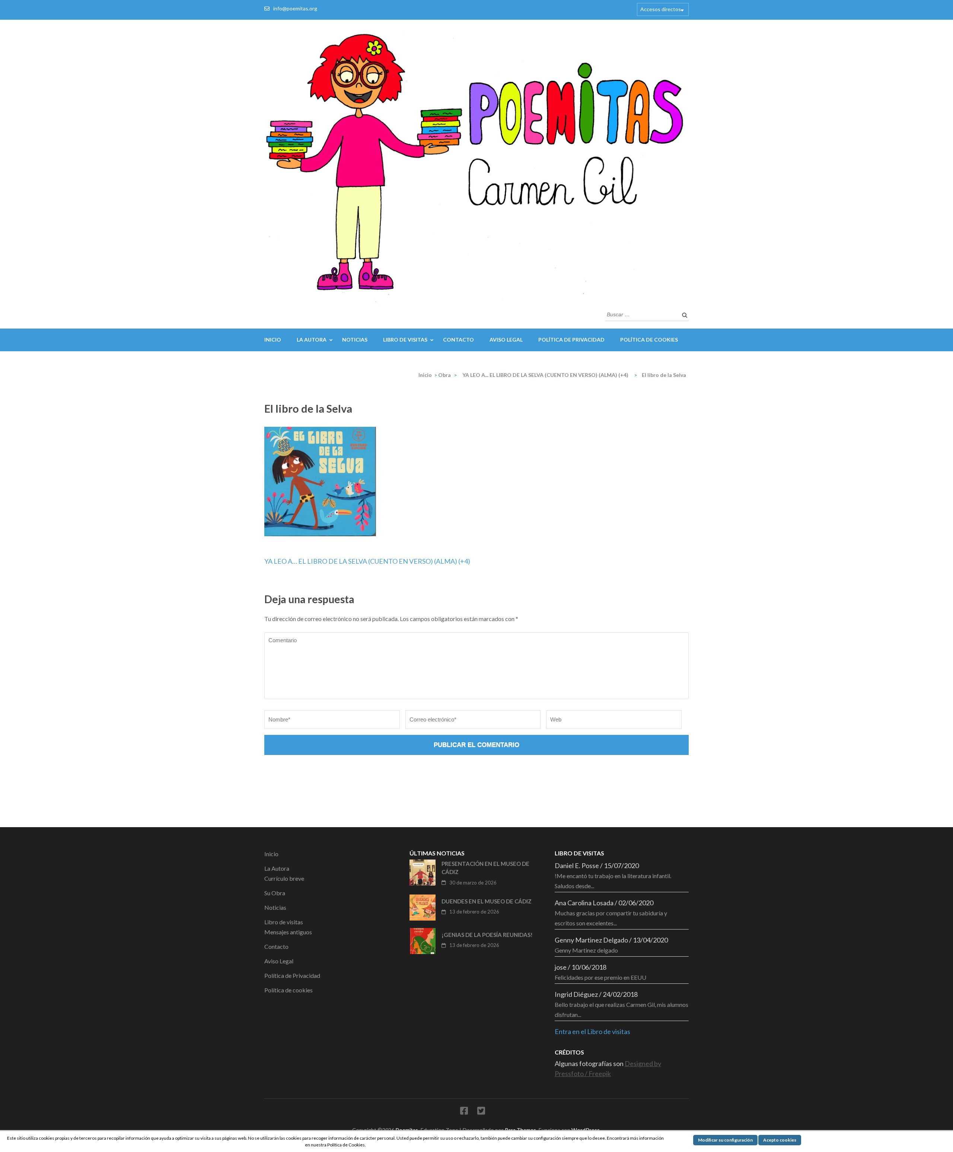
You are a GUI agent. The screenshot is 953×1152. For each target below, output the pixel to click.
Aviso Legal (506, 339)
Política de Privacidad (571, 339)
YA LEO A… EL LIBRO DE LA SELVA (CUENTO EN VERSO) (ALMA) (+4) (367, 561)
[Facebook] (464, 1112)
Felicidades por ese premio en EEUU (600, 977)
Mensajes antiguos (288, 931)
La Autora (311, 339)
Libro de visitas (405, 339)
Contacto (458, 339)
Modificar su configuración (725, 1140)
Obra (444, 375)
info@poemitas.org (295, 8)
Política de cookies (649, 339)
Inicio (272, 339)
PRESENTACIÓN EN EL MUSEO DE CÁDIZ (485, 868)
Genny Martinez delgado (586, 950)
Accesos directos (660, 9)
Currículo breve (284, 878)
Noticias (354, 339)
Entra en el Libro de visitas (592, 1031)
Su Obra (274, 892)
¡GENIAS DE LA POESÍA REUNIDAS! (487, 934)
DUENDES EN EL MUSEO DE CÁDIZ (487, 901)
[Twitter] (481, 1112)
